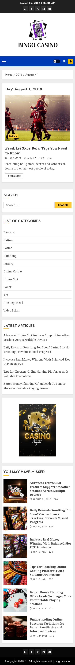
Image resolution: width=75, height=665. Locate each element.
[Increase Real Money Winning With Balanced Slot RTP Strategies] (15, 546)
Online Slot (10, 279)
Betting (13, 136)
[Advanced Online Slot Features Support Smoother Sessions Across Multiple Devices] (15, 491)
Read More (14, 176)
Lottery (8, 264)
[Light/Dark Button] (56, 61)
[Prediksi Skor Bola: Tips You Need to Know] (37, 118)
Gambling (10, 256)
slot (5, 295)
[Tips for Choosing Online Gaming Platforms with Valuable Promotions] (15, 573)
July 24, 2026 (40, 526)
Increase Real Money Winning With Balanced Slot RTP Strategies (50, 543)
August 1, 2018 (35, 158)
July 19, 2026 (40, 552)
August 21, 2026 (42, 499)
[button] (4, 61)
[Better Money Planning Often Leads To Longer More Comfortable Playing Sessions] (15, 600)
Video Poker (11, 310)
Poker (7, 287)
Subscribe (70, 61)
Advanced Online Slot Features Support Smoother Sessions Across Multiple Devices (50, 489)
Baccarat (9, 232)
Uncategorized (13, 303)
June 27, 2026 (40, 636)
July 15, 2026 (40, 579)
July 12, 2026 (40, 608)
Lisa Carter (14, 158)
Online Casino (12, 271)
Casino (7, 248)
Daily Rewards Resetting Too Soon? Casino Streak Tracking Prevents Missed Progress (36, 349)
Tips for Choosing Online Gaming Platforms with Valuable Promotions (48, 571)
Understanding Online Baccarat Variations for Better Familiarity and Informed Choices (47, 625)
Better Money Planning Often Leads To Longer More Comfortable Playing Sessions (50, 598)
